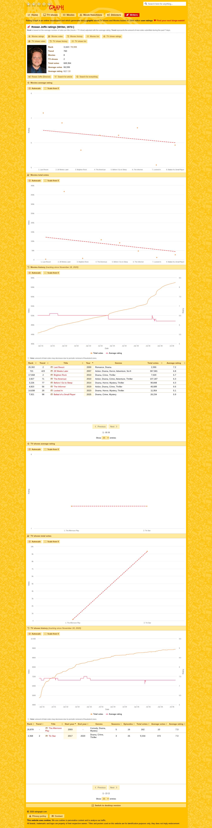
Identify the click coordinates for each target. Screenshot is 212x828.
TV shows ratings (114, 36)
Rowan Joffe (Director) (41, 77)
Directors (116, 15)
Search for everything (88, 77)
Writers (134, 15)
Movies (70, 15)
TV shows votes (38, 41)
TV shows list (80, 41)
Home (34, 15)
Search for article (65, 77)
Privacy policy (39, 816)
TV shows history (60, 41)
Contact (59, 816)
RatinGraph (45, 3)
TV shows (52, 15)
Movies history (76, 36)
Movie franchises (92, 15)
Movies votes (57, 36)
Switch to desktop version (108, 805)
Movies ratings (38, 36)
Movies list (94, 36)
